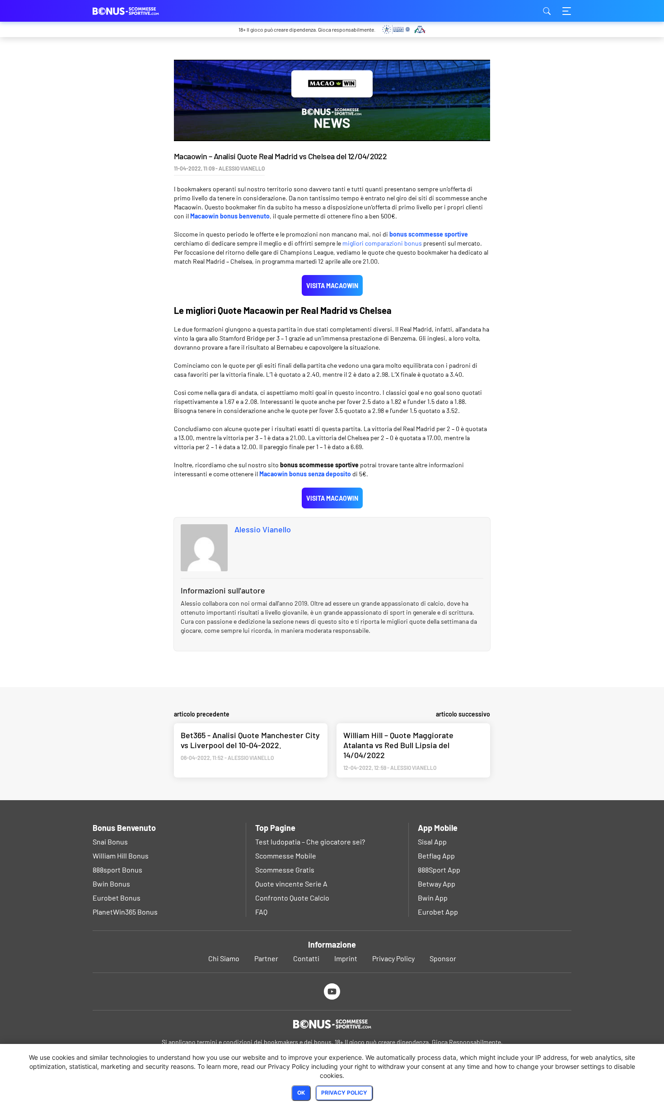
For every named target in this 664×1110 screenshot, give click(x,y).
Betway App (436, 883)
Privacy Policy (393, 958)
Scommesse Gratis (284, 869)
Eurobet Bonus (116, 897)
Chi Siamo (223, 958)
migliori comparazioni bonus (382, 243)
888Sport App (439, 869)
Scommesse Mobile (285, 855)
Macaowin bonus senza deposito (305, 474)
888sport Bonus (117, 869)
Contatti (306, 958)
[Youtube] (332, 991)
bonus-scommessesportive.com (138, 11)
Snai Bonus (110, 841)
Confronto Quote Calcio (292, 897)
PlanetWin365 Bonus (125, 911)
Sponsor (443, 958)
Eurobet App (438, 911)
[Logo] (332, 1024)
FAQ (261, 911)
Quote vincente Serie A (291, 883)
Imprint (345, 958)
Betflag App (436, 855)
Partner (266, 958)
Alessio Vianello (262, 529)
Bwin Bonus (111, 883)
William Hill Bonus (121, 855)
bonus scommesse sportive (428, 234)
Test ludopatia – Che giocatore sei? (310, 841)
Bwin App (433, 897)
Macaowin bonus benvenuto (230, 216)
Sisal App (432, 841)
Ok (301, 1092)
